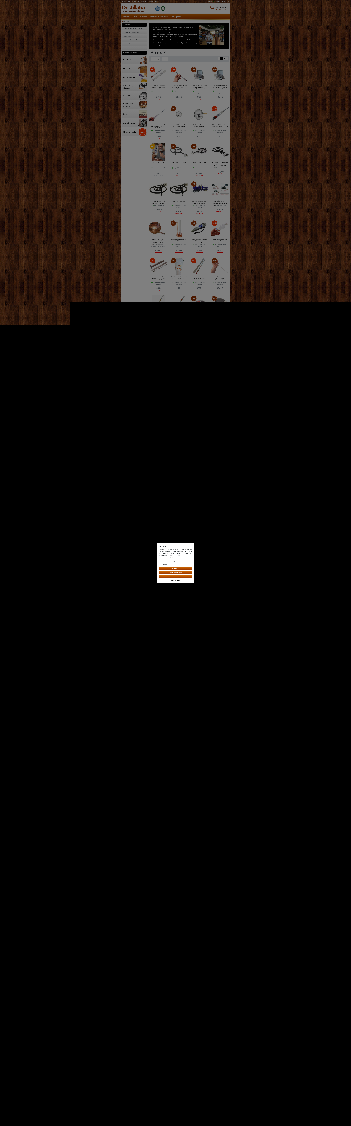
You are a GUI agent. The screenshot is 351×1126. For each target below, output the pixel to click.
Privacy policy (163, 557)
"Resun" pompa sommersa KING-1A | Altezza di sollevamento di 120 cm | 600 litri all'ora (158, 888)
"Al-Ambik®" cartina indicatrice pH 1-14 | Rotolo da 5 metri (199, 316)
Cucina (135, 17)
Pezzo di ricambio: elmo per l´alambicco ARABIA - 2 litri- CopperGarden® (158, 812)
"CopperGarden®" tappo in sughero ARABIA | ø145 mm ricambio (220, 773)
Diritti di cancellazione (164, 1073)
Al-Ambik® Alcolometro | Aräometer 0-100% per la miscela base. (158, 87)
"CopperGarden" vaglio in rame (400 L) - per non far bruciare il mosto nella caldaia (199, 621)
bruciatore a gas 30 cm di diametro (199, 163)
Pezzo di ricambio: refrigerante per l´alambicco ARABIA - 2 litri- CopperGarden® (199, 850)
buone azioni (216, 1065)
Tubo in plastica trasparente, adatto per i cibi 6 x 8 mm (220, 924)
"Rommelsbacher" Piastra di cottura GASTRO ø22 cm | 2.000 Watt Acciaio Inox (179, 355)
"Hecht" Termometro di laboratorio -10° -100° (199, 277)
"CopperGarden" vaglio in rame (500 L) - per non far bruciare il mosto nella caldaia (220, 621)
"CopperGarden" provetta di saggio (179, 658)
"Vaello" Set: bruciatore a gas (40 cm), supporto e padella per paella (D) (179, 734)
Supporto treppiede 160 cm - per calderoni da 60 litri (220, 733)
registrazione (198, 1065)
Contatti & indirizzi (163, 1081)
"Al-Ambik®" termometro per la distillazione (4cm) (179, 125)
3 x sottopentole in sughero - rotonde (158, 772)
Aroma (178, 1065)
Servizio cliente (164, 1060)
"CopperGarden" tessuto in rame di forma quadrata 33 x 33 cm (158, 432)
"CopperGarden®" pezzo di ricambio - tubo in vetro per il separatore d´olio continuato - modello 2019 (179, 925)
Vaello (142, 1071)
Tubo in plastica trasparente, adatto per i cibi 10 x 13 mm (158, 1002)
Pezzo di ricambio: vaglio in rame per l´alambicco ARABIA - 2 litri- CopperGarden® (199, 773)
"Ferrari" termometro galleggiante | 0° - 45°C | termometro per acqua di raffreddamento (178, 888)
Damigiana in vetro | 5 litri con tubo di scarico (199, 924)
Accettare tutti (175, 568)
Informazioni (181, 1060)
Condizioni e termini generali (166, 1079)
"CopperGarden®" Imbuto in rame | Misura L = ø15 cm (158, 695)
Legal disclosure (173, 557)
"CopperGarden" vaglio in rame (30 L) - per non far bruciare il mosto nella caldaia (199, 471)
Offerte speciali (127, 1077)
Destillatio (216, 1060)
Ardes (142, 1069)
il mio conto (199, 1060)
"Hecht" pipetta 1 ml (158, 314)
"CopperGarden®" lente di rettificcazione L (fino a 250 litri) (220, 888)
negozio (179, 1063)
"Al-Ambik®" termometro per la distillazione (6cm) (199, 125)
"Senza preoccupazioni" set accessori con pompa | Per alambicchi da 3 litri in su (220, 87)
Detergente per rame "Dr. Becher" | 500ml (158, 163)
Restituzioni (162, 1075)
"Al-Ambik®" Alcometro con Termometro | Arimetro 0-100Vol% (179, 87)
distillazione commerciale (183, 1075)
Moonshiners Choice (146, 1067)
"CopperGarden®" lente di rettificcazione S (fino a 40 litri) (199, 888)
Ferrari (143, 1073)
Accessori (143, 17)
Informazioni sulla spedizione (166, 1065)
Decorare (125, 1067)
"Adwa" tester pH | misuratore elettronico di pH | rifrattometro (199, 240)
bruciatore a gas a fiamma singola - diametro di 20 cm (179, 163)
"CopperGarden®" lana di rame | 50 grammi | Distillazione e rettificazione (179, 392)
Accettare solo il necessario (176, 572)
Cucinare (125, 1065)
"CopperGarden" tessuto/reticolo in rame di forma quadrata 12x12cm (199, 392)
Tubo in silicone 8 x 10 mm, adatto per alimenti (199, 963)
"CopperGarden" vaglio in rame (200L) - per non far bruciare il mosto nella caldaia (199, 584)
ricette (178, 1069)
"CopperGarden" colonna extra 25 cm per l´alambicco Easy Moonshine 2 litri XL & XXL (199, 696)
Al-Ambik (143, 1065)
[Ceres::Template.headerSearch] (202, 9)
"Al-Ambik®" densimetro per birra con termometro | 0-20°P (220, 125)
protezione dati (162, 1067)
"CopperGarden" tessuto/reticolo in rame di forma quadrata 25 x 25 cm (220, 392)
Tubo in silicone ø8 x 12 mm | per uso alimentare (220, 963)
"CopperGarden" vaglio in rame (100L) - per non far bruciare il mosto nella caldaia (179, 508)
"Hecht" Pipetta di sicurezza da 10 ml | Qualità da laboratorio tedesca (220, 278)
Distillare (125, 1063)
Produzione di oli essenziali (159, 17)
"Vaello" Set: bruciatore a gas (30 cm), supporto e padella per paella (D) (158, 734)
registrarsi (197, 1063)
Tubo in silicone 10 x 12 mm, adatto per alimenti (179, 1002)
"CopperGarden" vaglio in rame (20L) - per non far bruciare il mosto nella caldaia (179, 471)
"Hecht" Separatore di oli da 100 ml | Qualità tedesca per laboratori (220, 240)
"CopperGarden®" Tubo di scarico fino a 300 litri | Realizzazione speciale (158, 240)
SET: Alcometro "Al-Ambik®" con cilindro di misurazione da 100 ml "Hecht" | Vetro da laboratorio (158, 278)
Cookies (161, 1069)
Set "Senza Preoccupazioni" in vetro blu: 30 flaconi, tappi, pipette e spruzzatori (199, 201)
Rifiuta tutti (175, 576)
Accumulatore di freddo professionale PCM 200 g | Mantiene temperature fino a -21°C (199, 659)
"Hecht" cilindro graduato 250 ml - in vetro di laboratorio (179, 277)
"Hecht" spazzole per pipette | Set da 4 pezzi (179, 772)
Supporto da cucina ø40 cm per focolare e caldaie (220, 354)
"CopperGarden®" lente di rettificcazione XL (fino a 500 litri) (158, 925)
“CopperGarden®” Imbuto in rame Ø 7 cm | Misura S (220, 658)
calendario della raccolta (183, 1067)
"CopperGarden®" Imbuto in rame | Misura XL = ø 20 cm (220, 695)
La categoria (127, 1060)
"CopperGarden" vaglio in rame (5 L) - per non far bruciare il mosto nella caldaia (220, 432)
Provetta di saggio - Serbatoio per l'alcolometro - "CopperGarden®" (158, 659)
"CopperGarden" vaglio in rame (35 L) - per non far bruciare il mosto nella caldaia (220, 471)
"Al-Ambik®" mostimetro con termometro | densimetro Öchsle (178, 621)
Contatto (161, 1063)
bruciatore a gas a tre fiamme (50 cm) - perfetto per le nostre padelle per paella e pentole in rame (158, 201)
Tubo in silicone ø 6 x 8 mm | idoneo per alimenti (158, 963)
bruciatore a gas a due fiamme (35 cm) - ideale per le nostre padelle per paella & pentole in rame (220, 164)
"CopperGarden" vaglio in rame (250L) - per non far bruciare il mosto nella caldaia (220, 584)
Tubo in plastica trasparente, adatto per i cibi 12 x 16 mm (220, 1002)
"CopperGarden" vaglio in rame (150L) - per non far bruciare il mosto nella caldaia (199, 508)
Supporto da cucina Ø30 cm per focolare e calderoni (199, 354)
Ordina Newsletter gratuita (212, 1076)
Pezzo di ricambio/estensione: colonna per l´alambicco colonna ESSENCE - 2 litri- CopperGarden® (179, 584)
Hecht (142, 1075)
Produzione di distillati (128, 1071)
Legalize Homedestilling (183, 1073)
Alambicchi (126, 17)
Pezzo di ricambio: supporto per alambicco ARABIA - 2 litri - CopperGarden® (220, 812)
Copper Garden (145, 1063)
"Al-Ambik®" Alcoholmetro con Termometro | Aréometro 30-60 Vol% (158, 126)
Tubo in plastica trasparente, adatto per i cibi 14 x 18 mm (199, 1002)
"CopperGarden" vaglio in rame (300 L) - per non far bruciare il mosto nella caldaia (158, 621)
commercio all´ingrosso (182, 1077)
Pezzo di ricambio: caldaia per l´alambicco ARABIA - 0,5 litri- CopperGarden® (220, 508)
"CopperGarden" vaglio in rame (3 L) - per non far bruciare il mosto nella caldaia (199, 432)
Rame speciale (176, 17)
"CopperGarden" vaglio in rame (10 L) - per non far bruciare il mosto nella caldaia (158, 471)
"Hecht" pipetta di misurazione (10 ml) (179, 315)
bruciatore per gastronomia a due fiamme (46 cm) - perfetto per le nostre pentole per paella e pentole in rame (220, 201)
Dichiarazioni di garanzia (165, 1077)
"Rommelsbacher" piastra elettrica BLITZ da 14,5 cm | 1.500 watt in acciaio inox (158, 355)
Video (178, 1071)
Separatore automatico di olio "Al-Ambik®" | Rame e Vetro (179, 239)
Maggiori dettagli (175, 580)
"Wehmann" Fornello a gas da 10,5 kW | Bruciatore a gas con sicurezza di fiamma (179, 696)
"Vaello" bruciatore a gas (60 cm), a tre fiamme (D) (178, 200)
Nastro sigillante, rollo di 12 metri (199, 733)
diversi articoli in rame (128, 1075)
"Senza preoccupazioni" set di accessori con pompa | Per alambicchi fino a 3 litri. (199, 87)
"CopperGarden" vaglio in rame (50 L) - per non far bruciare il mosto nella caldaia (158, 508)
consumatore (162, 1071)
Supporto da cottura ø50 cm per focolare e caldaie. (158, 391)
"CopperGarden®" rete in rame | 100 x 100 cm (179, 431)
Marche (143, 1060)
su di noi (215, 1063)
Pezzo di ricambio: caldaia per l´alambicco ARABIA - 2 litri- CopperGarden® (179, 850)
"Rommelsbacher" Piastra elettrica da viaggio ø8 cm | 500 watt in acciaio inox (220, 316)
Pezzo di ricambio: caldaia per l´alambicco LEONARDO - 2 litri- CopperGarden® (199, 546)
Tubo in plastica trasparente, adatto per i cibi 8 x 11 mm (179, 963)
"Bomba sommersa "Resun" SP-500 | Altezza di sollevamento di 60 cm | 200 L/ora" (220, 850)
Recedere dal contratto (131, 1086)
